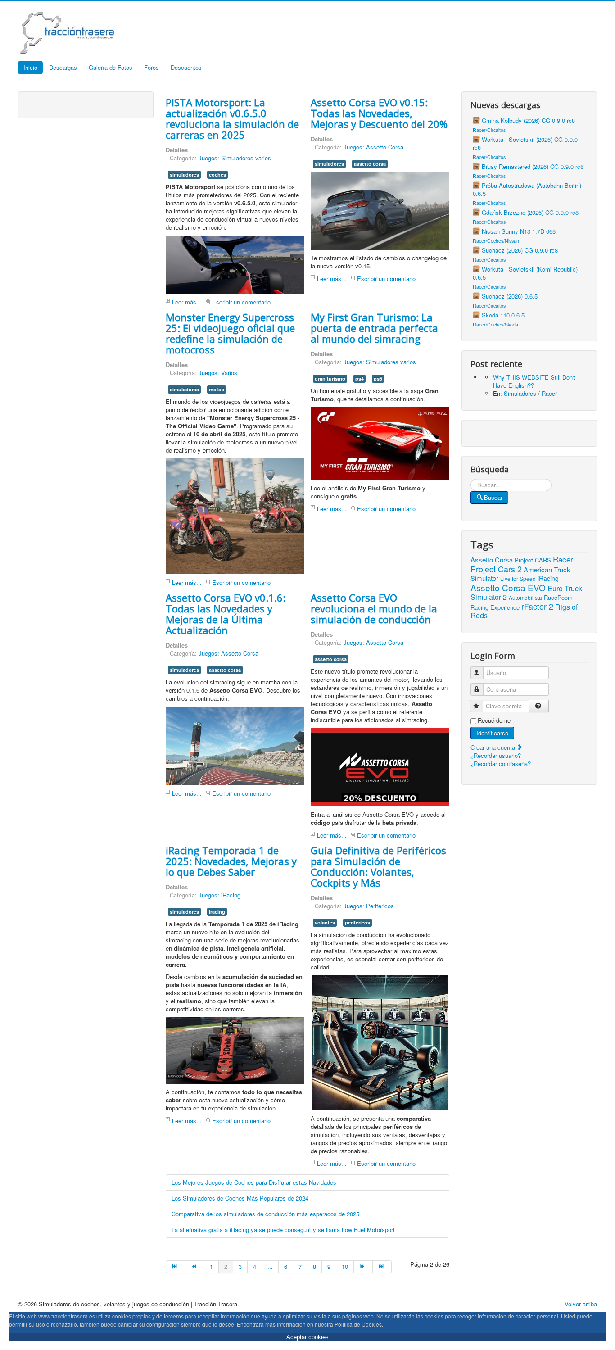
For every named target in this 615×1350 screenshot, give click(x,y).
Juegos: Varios (218, 372)
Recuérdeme (494, 720)
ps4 (359, 378)
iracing (217, 911)
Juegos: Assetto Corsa (373, 147)
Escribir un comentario (241, 302)
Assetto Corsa (491, 559)
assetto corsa (370, 163)
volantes (325, 922)
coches (217, 174)
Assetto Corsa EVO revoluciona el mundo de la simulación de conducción (374, 608)
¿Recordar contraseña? (500, 763)
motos (216, 389)
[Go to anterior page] (194, 1266)
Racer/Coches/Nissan (496, 240)
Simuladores (520, 393)
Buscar (493, 497)
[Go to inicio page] (175, 1266)
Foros (151, 67)
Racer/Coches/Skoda (495, 324)
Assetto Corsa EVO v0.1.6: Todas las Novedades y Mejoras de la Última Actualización (225, 614)
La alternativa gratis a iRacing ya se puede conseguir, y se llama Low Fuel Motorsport (283, 1229)
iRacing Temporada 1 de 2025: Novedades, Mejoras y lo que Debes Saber (231, 861)
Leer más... (187, 302)
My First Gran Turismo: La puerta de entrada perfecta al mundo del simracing (374, 327)
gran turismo (330, 378)
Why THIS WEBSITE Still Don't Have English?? (534, 381)
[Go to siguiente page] (363, 1266)
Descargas (63, 67)
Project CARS (533, 560)
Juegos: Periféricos (369, 906)
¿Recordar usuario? (495, 755)
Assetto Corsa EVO (508, 587)
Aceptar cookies (307, 1337)
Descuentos (186, 67)
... (270, 1266)
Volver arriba (581, 1304)
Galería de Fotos (110, 67)
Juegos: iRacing (219, 895)
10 (345, 1266)
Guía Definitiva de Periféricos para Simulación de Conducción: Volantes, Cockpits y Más (378, 866)
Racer (549, 393)
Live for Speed (518, 578)
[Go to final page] (382, 1266)
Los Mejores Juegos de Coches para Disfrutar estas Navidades (254, 1182)
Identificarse (492, 733)
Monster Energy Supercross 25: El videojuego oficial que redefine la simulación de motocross (230, 333)
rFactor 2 (537, 606)
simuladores (184, 174)
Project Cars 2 (496, 569)
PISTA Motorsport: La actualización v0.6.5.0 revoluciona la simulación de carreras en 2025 (232, 118)
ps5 (378, 378)
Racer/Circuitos (489, 130)
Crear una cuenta (493, 747)
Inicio (30, 67)
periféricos (357, 922)
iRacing (548, 578)
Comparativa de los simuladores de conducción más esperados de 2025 (265, 1214)
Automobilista (525, 597)
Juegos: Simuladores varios (235, 158)
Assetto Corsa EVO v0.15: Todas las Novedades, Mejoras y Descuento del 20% (379, 113)
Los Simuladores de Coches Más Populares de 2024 (240, 1198)
